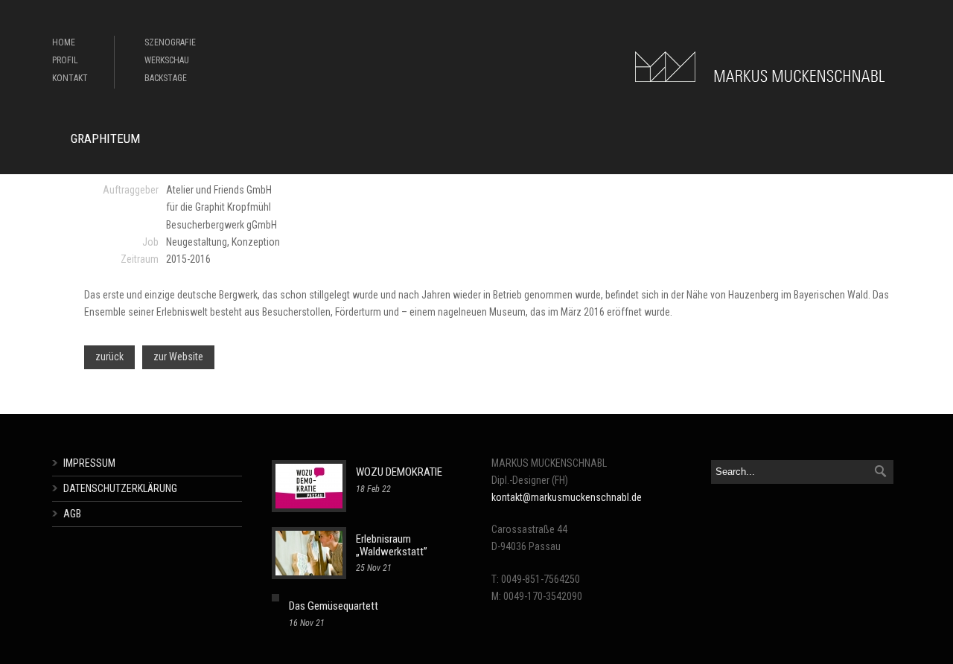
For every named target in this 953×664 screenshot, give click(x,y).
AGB (72, 514)
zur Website (178, 357)
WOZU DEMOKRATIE (399, 472)
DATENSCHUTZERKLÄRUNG (120, 488)
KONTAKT (70, 78)
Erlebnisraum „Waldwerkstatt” (391, 545)
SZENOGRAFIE (170, 42)
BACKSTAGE (165, 78)
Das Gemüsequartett (333, 606)
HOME (63, 42)
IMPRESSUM (89, 463)
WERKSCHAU (166, 60)
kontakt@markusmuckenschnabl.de (566, 497)
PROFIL (65, 60)
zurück (109, 357)
